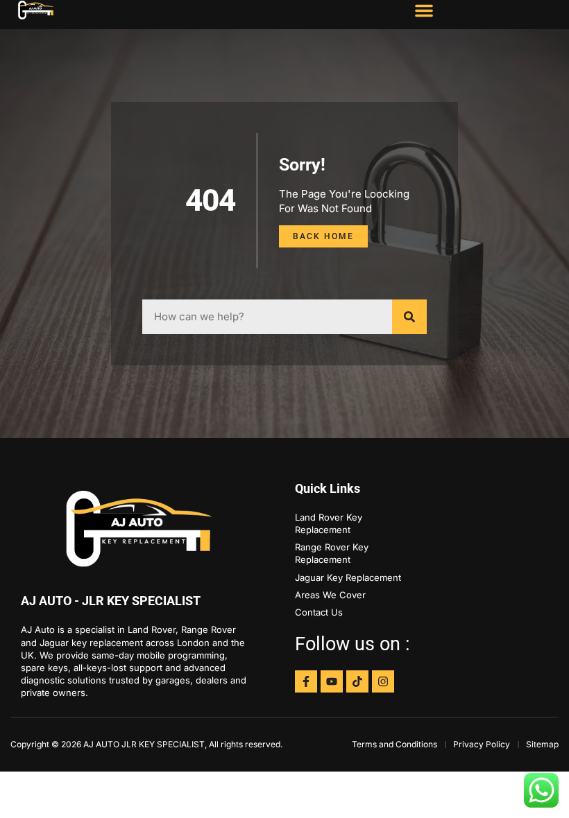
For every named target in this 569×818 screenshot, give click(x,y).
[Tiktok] (357, 681)
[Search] (409, 316)
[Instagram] (383, 681)
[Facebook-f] (306, 681)
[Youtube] (332, 681)
